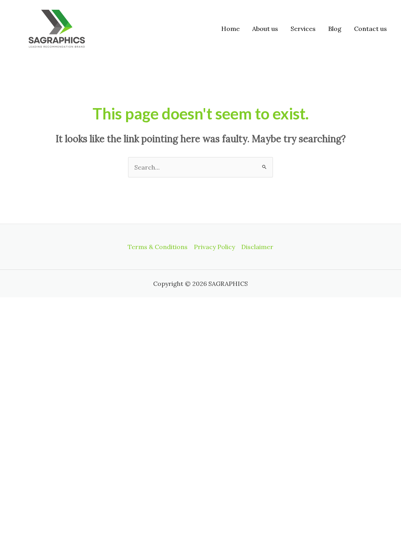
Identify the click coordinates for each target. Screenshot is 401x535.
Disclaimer (257, 247)
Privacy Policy (214, 247)
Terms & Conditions (158, 247)
